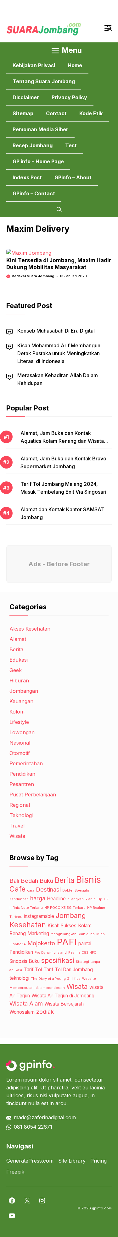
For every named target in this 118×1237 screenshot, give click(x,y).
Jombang (71, 915)
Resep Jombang (33, 145)
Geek (15, 670)
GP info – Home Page (38, 161)
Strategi (82, 962)
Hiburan (19, 680)
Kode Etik (91, 113)
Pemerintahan (26, 763)
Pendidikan (22, 774)
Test (71, 145)
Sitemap (23, 113)
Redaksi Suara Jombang (33, 276)
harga (37, 898)
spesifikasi (57, 960)
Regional (19, 805)
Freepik (15, 1172)
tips (77, 979)
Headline (56, 899)
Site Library (72, 1161)
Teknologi (21, 815)
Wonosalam (22, 1012)
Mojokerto (41, 943)
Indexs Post (27, 177)
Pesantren (21, 784)
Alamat (17, 639)
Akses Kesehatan (29, 629)
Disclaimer (26, 97)
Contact (56, 113)
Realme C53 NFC (82, 953)
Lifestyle (19, 722)
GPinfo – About (73, 177)
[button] (59, 209)
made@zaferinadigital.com (45, 1117)
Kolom (17, 711)
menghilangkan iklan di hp (73, 934)
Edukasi (18, 660)
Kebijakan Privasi (34, 65)
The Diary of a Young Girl (52, 979)
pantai (84, 944)
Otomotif (19, 753)
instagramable (39, 916)
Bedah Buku (37, 880)
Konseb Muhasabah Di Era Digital (56, 331)
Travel (17, 825)
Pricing (98, 1161)
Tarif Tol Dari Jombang (68, 970)
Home (75, 65)
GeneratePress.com (29, 1161)
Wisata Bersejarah (64, 1004)
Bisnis (88, 879)
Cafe (17, 888)
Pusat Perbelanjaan (32, 794)
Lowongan (22, 732)
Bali (14, 880)
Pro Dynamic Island (51, 953)
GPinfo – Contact (34, 193)
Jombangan (23, 691)
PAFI (67, 941)
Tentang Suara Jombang (44, 81)
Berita (16, 649)
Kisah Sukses (62, 926)
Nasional (19, 743)
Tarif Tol (33, 970)
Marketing (38, 933)
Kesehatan (27, 924)
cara (30, 890)
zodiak (45, 1011)
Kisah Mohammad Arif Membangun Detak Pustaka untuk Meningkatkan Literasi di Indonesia (58, 353)
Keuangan (21, 701)
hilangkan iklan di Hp (84, 899)
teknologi (19, 978)
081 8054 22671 (33, 1127)
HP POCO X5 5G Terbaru (65, 908)
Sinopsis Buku (24, 961)
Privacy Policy (69, 97)
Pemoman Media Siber (40, 129)
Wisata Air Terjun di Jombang (62, 996)
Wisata (17, 836)
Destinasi (48, 889)
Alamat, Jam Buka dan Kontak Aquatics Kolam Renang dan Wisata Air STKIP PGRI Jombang (62, 441)
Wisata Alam (26, 1003)
